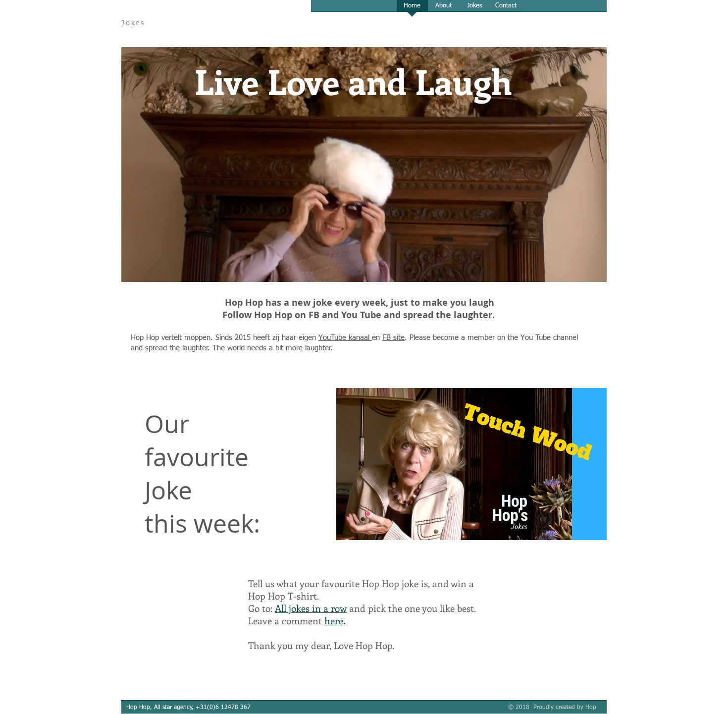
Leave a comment (296, 620)
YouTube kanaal (345, 337)
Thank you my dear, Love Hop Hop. (322, 645)
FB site (393, 337)
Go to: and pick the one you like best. (362, 608)
